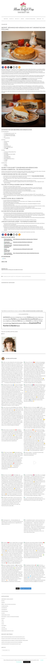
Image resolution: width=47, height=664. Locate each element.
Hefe (39, 317)
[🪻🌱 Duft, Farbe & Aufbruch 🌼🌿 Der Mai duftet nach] (12, 463)
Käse (17, 319)
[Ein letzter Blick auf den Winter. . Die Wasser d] (12, 508)
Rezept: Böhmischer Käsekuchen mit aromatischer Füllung (13, 636)
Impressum (39, 18)
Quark (12, 269)
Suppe (37, 320)
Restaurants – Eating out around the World (10, 616)
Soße (35, 320)
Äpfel (7, 148)
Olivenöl (35, 319)
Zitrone (27, 323)
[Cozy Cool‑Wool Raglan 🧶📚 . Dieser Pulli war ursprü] (35, 485)
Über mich (6, 18)
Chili (16, 317)
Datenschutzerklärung (30, 18)
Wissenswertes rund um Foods (7, 630)
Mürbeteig (10, 269)
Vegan (10, 323)
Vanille (7, 323)
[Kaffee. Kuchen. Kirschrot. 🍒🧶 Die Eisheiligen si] (12, 485)
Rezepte (11, 18)
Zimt (24, 323)
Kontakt (22, 18)
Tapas (2, 620)
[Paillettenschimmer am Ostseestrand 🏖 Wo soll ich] (35, 418)
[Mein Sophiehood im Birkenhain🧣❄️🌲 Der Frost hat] (35, 575)
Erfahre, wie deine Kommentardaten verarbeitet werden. (33, 310)
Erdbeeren (21, 317)
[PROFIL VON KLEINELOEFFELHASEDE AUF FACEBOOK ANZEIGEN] (1, 333)
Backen (6, 268)
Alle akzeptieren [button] (27, 661)
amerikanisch (6, 317)
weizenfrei (20, 323)
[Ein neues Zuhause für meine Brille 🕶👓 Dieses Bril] (12, 418)
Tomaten (40, 320)
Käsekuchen (24, 78)
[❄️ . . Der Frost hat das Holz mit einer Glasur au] (35, 508)
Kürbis (19, 319)
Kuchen (13, 319)
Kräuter (9, 319)
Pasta (42, 319)
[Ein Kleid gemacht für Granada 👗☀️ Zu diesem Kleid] (12, 395)
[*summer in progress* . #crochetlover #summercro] (35, 463)
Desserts (3, 602)
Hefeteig (41, 317)
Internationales (4, 611)
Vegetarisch (15, 323)
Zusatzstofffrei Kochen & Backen (18, 269)
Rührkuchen (14, 320)
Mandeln (23, 319)
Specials (17, 18)
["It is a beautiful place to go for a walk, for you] (35, 530)
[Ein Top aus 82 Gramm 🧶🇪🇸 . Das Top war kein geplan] (35, 373)
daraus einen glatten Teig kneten (38, 175)
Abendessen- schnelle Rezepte (7, 599)
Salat (22, 320)
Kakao (4, 319)
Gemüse (29, 317)
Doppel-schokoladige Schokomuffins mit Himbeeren (11, 642)
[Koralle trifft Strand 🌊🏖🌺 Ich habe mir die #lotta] (35, 395)
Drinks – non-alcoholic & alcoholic (8, 604)
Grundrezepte (4, 607)
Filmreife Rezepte (4, 606)
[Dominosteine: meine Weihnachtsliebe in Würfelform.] (35, 553)
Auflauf (11, 317)
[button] (3, 67)
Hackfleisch (36, 317)
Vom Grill (3, 627)
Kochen (3, 613)
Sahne (18, 320)
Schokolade (28, 320)
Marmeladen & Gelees (5, 614)
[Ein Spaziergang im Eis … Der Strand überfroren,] (12, 530)
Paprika (39, 319)
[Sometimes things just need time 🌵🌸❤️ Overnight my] (12, 440)
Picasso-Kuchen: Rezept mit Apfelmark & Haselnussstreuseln (17, 276)
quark (11, 79)
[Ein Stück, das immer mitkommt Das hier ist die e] (12, 373)
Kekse (6, 319)
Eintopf (18, 317)
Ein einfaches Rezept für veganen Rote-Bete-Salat (11, 643)
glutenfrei (32, 317)
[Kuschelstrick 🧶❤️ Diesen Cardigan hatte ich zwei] (12, 553)
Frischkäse (25, 317)
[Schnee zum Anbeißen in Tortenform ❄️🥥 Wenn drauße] (12, 575)
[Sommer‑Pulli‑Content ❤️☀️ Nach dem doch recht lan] (35, 440)
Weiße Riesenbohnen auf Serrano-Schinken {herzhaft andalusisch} (14, 640)
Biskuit (14, 317)
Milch (26, 319)
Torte (4, 323)
